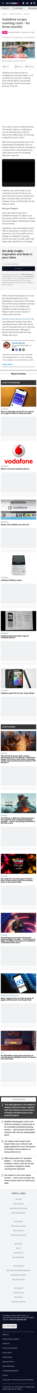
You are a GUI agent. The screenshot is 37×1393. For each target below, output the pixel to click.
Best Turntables (18, 1266)
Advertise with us (8, 1362)
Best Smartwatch (18, 1257)
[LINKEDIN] (17, 349)
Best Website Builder (18, 1213)
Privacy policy (7, 1353)
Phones (4, 14)
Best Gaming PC (18, 1230)
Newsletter (31, 66)
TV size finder (18, 8)
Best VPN (18, 1199)
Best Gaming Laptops (18, 1226)
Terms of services (26, 274)
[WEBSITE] (20, 349)
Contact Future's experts (10, 1339)
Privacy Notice (29, 276)
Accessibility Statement (10, 1371)
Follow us (20, 66)
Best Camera (18, 1288)
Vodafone (27, 14)
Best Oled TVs (18, 1253)
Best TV (18, 1248)
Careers (5, 1375)
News (5, 32)
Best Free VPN (18, 1204)
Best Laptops (18, 1221)
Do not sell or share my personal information (17, 1380)
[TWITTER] (13, 349)
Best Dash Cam (18, 1292)
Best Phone (18, 1243)
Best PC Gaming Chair (18, 1235)
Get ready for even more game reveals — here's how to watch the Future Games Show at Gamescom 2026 (19, 1179)
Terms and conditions (9, 1348)
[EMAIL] (24, 349)
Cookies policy (7, 1357)
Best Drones (18, 1297)
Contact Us (6, 1343)
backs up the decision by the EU (17, 319)
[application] (18, 171)
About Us (5, 1334)
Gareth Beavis (15, 32)
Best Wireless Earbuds (18, 1275)
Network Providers (15, 14)
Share (7, 66)
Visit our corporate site (18, 1320)
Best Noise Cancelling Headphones (18, 1270)
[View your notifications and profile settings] (23, 3)
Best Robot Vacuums (19, 1301)
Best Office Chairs (18, 1279)
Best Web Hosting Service (18, 1208)
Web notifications (8, 1366)
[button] (34, 3)
